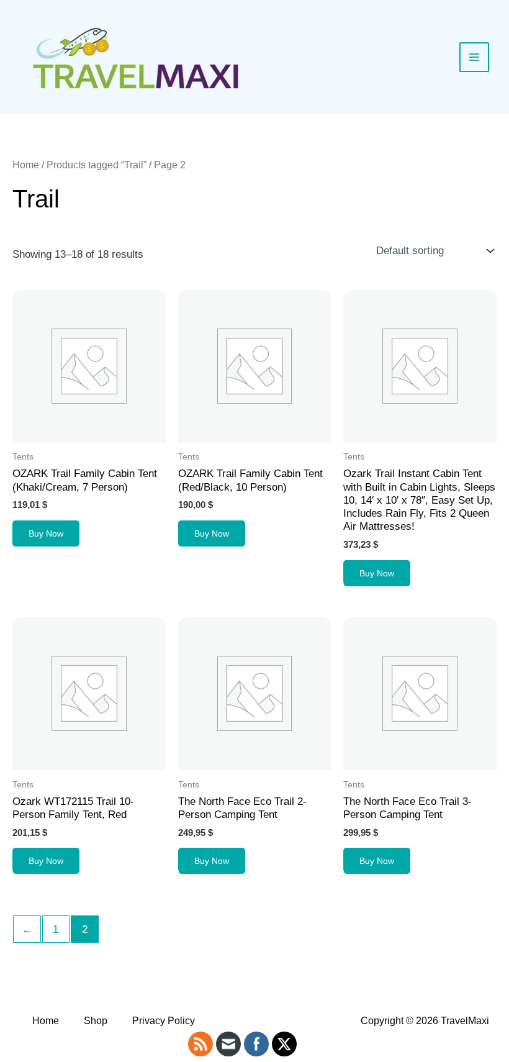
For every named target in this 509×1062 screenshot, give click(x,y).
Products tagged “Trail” (96, 165)
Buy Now (46, 533)
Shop (95, 1020)
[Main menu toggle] (474, 57)
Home (25, 165)
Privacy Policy (163, 1020)
